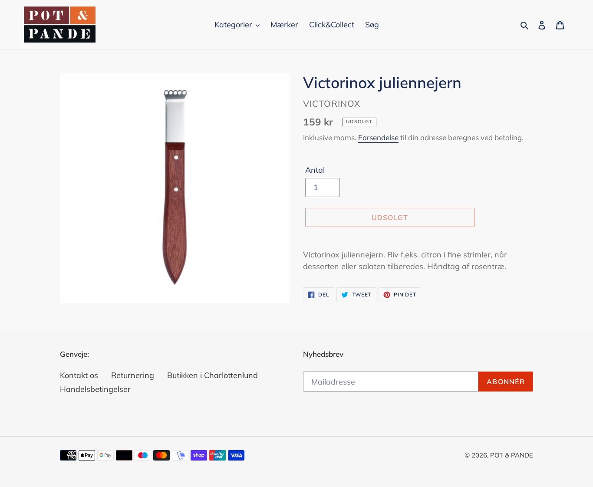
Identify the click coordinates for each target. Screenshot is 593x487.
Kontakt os (79, 375)
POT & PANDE (511, 455)
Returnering (132, 375)
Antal (315, 170)
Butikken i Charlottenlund (212, 375)
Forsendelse (378, 137)
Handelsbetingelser (95, 389)
